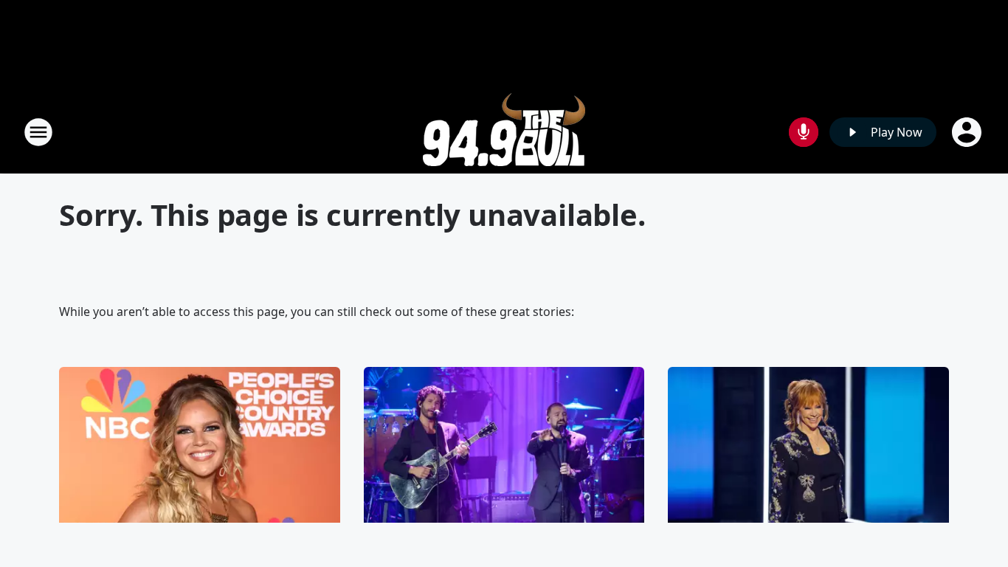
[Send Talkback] (803, 132)
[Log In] (968, 132)
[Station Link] (504, 132)
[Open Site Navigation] (38, 132)
